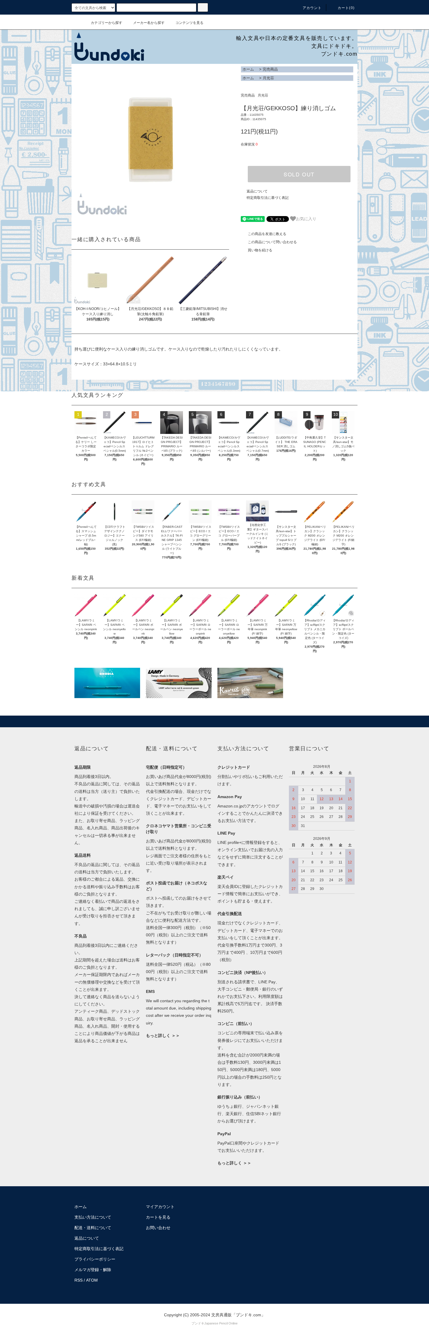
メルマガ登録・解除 (92, 1269)
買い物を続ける (260, 250)
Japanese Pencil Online (221, 1323)
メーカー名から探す (149, 23)
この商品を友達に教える (267, 234)
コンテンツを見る (189, 23)
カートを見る (158, 1217)
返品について (257, 191)
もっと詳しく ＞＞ (163, 1035)
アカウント (312, 8)
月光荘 (268, 78)
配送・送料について (92, 1227)
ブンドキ (197, 1323)
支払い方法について (92, 1217)
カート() (346, 8)
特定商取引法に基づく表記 (268, 198)
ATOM (92, 1280)
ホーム (248, 69)
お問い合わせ (158, 1227)
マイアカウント (160, 1206)
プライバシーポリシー (94, 1259)
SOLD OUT (299, 174)
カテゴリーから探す (106, 23)
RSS (78, 1280)
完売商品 (270, 69)
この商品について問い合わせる (272, 242)
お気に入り (306, 218)
